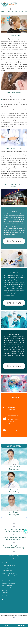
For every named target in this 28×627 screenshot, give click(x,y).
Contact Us (5, 592)
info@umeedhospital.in (14, 430)
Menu (25, 2)
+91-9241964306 (10, 573)
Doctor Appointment (7, 580)
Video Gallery (5, 590)
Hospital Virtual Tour (7, 587)
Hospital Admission (7, 585)
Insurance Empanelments (8, 583)
